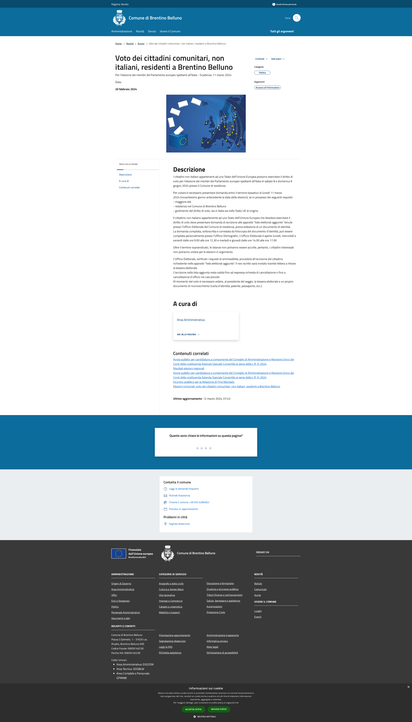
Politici (115, 607)
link (237, 702)
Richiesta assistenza (170, 653)
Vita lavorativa (167, 595)
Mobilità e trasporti (169, 612)
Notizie (258, 583)
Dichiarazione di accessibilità (222, 653)
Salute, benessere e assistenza (223, 601)
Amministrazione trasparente (223, 635)
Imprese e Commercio (171, 601)
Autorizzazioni (214, 606)
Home (118, 43)
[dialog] (206, 703)
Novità (130, 43)
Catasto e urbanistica (170, 607)
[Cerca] (297, 18)
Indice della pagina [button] (128, 164)
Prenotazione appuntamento (174, 635)
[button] (206, 716)
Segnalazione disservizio (172, 641)
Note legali (212, 647)
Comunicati (260, 589)
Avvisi (141, 43)
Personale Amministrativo (125, 612)
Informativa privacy (217, 641)
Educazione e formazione (220, 583)
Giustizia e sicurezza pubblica (223, 589)
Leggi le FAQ (166, 647)
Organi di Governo (121, 583)
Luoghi (258, 611)
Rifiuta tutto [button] (219, 709)
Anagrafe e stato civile (171, 583)
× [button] (408, 687)
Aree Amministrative (122, 589)
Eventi (257, 617)
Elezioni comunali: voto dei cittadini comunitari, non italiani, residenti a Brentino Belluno (226, 386)
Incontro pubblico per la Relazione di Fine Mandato (203, 382)
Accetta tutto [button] (193, 709)
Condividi (260, 59)
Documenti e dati (120, 618)
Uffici (114, 595)
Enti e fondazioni (120, 601)
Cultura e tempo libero (171, 589)
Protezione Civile (216, 612)
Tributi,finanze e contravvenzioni (225, 595)
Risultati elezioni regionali (188, 368)
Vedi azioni (276, 59)
